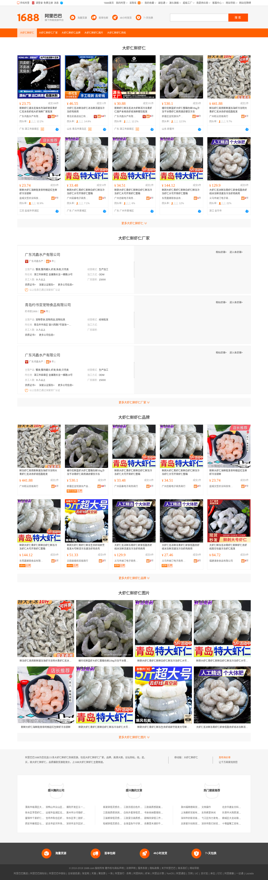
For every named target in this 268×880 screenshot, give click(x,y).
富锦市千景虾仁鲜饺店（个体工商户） (45, 818)
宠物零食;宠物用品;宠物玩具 (50, 319)
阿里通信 (181, 873)
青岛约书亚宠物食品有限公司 (48, 305)
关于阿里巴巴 (168, 868)
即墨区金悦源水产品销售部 (172, 116)
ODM (101, 274)
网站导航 (194, 868)
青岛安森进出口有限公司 (77, 116)
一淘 (110, 873)
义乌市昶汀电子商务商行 (220, 198)
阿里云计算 (158, 873)
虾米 (147, 873)
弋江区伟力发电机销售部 (214, 818)
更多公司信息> (65, 284)
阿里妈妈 (138, 873)
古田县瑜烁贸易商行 (77, 561)
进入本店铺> (236, 252)
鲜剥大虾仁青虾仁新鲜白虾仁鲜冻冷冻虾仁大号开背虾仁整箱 (86, 192)
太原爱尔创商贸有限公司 (194, 823)
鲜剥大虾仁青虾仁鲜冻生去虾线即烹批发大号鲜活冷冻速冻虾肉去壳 (86, 547)
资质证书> (30, 284)
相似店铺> (221, 252)
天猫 (93, 873)
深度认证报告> (47, 284)
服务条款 (142, 868)
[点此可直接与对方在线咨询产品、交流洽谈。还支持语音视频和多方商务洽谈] (57, 129)
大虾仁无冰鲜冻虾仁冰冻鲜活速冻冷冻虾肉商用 (86, 110)
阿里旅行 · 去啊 (123, 873)
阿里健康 (229, 873)
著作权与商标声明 (114, 868)
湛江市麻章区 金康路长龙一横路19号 (53, 274)
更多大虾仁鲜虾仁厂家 (132, 402)
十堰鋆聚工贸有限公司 (234, 823)
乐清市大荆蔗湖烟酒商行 (235, 812)
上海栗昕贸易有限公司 (192, 812)
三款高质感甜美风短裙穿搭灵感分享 (163, 807)
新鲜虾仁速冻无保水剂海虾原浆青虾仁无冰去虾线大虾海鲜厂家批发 (38, 110)
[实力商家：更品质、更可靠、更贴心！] (26, 261)
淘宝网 (85, 873)
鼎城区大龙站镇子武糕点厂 (236, 818)
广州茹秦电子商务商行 (77, 198)
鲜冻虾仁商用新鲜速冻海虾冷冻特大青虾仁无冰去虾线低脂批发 (228, 110)
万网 (190, 873)
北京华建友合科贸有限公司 (236, 807)
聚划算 (102, 873)
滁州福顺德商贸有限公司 (194, 807)
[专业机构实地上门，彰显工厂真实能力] (27, 290)
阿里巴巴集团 (21, 873)
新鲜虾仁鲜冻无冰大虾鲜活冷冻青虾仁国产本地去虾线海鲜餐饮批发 (133, 110)
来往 (212, 873)
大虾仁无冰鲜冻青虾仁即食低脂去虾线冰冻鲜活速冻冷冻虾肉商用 (228, 192)
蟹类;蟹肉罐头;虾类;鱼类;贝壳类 (52, 269)
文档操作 (206, 807)
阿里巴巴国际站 (38, 873)
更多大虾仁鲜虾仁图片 (132, 737)
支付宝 (204, 873)
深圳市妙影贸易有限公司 (194, 818)
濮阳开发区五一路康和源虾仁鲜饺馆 (85, 807)
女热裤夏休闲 (208, 812)
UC (197, 873)
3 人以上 (40, 330)
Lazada (250, 873)
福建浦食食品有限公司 (221, 561)
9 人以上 (40, 279)
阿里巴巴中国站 (57, 873)
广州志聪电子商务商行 (125, 198)
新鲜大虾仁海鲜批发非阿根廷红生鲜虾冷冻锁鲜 (38, 192)
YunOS (170, 873)
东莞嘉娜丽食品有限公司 (172, 198)
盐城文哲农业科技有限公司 (30, 198)
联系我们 (182, 868)
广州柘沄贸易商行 (218, 116)
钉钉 (219, 873)
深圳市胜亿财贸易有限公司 (215, 823)
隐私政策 (154, 868)
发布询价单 (225, 757)
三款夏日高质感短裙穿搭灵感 (139, 818)
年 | (52, 261)
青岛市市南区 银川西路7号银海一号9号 (53, 324)
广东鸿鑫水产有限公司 (30, 116)
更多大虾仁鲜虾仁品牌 (132, 578)
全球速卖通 (74, 873)
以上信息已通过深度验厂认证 (44, 289)
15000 (102, 279)
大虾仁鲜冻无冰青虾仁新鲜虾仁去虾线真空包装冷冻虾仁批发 (228, 547)
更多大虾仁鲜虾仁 (132, 223)
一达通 (239, 873)
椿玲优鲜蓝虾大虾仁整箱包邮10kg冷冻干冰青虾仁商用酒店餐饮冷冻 (181, 110)
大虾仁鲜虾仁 (191, 757)
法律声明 (131, 868)
